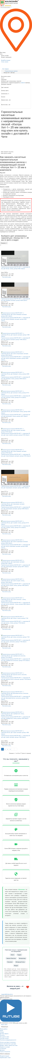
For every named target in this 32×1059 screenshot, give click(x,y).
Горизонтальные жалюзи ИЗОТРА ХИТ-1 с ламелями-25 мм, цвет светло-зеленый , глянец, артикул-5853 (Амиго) (15, 603)
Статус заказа (4, 62)
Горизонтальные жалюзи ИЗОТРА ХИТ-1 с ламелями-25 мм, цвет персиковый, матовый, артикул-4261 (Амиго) (15, 486)
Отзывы (2, 1032)
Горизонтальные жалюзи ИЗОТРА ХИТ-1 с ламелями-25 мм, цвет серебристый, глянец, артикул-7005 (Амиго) (15, 717)
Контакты (2, 1035)
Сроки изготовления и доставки (8, 1044)
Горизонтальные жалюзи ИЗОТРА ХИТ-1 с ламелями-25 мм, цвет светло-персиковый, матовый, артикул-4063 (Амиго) (15, 358)
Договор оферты (4, 1033)
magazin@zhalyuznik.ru (7, 994)
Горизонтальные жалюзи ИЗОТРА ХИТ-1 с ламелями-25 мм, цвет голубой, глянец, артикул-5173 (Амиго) (15, 526)
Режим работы (3, 1029)
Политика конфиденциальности (8, 1040)
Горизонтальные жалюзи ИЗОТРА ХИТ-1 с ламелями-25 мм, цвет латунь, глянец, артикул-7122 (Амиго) (15, 622)
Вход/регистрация (4, 1056)
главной (23, 82)
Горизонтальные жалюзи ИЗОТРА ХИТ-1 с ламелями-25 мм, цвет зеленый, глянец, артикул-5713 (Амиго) (15, 396)
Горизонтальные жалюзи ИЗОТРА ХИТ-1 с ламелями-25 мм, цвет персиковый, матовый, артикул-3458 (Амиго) (15, 507)
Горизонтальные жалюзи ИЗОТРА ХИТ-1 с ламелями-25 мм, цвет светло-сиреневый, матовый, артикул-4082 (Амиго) (15, 546)
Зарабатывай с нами (5, 1057)
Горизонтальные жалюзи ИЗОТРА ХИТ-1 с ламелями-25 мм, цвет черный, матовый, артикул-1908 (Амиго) (15, 338)
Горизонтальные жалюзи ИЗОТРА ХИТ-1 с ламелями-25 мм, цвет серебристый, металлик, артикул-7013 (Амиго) (15, 659)
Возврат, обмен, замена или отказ (8, 1045)
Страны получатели (5, 1051)
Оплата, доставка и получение (8, 1042)
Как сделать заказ (4, 1036)
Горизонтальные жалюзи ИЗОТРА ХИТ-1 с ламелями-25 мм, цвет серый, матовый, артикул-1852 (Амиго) (15, 736)
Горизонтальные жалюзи (11, 71)
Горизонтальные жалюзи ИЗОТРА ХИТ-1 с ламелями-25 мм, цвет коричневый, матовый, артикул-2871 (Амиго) (15, 565)
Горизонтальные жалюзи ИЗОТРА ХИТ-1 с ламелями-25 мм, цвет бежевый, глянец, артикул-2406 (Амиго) (15, 377)
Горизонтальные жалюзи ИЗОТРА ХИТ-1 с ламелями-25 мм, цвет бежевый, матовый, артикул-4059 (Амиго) (15, 299)
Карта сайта (4, 1024)
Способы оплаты (4, 1038)
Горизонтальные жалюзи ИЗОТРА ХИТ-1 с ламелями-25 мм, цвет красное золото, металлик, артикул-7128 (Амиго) (16, 678)
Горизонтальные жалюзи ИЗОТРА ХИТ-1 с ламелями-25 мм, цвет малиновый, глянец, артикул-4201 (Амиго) (15, 415)
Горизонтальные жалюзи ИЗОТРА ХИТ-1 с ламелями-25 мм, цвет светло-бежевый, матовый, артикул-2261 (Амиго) (15, 319)
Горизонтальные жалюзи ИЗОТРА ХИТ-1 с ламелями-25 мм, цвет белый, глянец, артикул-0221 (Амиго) (15, 267)
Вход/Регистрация (5, 60)
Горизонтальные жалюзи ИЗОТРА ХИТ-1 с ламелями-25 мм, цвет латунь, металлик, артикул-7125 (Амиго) (15, 640)
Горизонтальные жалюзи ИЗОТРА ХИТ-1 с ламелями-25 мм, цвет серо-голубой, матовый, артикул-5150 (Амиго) (15, 434)
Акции (1, 1030)
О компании (3, 1048)
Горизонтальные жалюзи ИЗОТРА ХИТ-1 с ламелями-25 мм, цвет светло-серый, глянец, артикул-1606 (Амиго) (15, 584)
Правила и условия (5, 1047)
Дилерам (2, 1050)
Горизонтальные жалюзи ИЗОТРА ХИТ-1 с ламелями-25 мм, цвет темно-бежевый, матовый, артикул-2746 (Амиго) (16, 455)
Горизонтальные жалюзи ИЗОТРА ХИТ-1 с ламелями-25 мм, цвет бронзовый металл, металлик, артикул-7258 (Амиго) (15, 698)
